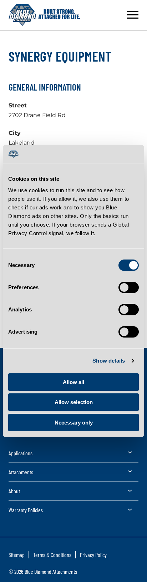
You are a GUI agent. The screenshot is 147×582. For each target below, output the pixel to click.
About (14, 491)
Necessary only (74, 422)
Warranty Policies (26, 509)
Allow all (73, 382)
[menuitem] (73, 455)
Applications (20, 453)
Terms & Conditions (52, 554)
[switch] (128, 287)
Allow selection (74, 402)
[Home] (44, 15)
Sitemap (17, 554)
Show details (108, 361)
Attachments (21, 472)
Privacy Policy (93, 554)
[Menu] (132, 15)
